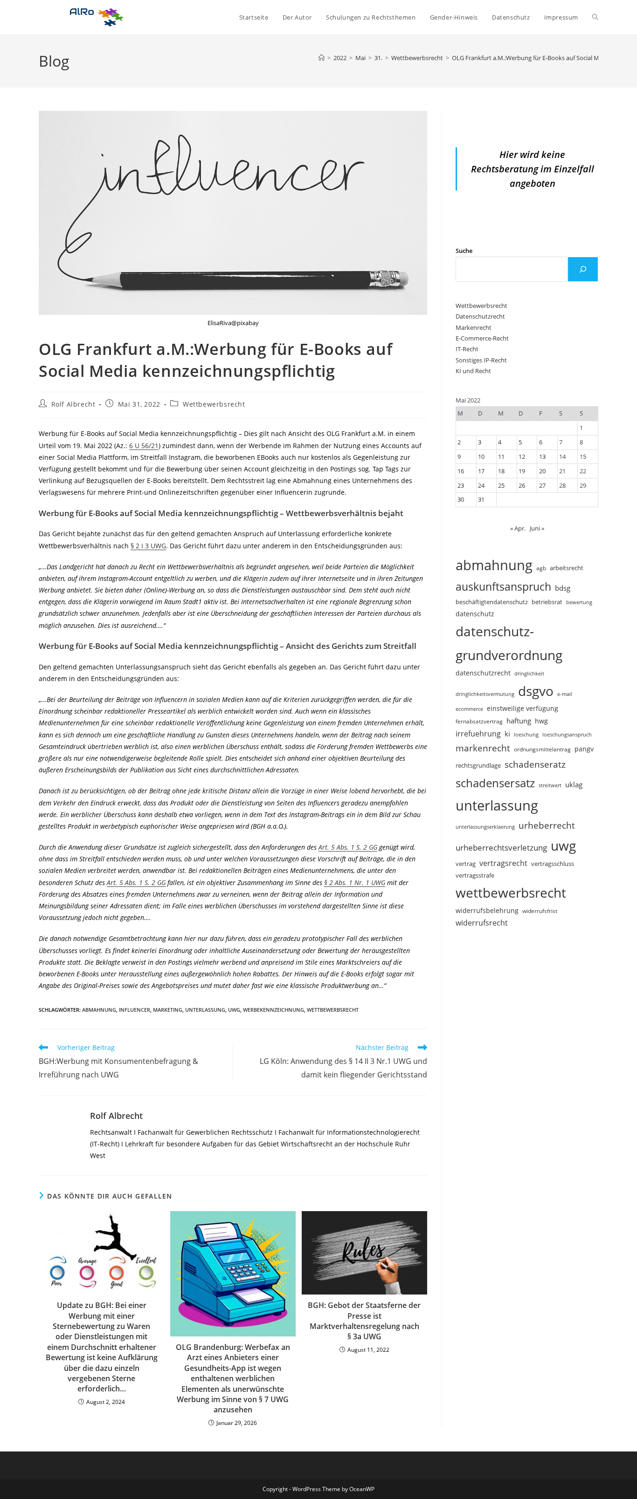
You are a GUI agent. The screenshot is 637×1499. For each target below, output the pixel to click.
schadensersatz (495, 782)
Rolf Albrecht (73, 404)
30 (460, 499)
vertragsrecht (503, 863)
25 (501, 485)
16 (460, 471)
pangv (584, 748)
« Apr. (518, 528)
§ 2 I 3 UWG (148, 545)
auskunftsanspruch (503, 586)
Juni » (537, 528)
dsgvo (536, 691)
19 (522, 471)
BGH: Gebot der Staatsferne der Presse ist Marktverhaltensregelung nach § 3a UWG (364, 1321)
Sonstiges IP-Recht (481, 360)
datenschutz (475, 613)
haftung (518, 720)
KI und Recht (473, 371)
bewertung (579, 602)
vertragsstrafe (475, 875)
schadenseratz (535, 764)
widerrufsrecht (482, 923)
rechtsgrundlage (478, 765)
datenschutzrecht (483, 672)
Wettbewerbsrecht (214, 404)
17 (481, 471)
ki (507, 733)
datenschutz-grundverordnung (509, 643)
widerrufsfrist (539, 910)
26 (522, 485)
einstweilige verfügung (522, 708)
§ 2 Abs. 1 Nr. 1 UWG (354, 882)
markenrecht (483, 748)
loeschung (526, 734)
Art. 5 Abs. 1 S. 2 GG (347, 847)
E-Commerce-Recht (482, 338)
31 (481, 499)
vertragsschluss (552, 863)
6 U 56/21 (144, 445)
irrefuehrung (478, 734)
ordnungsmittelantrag (542, 749)
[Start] (321, 58)
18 (501, 471)
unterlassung (205, 1009)
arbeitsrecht (566, 568)
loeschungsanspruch (567, 734)
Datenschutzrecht (480, 316)
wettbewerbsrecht (333, 1009)
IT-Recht (467, 349)
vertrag (466, 864)
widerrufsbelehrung (487, 910)
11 (501, 456)
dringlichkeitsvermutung (485, 693)
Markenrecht (474, 327)
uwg (234, 1009)
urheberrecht (547, 825)
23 (460, 485)
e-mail (564, 693)
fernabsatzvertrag (479, 721)
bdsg (562, 588)
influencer (134, 1009)
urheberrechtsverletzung (501, 847)
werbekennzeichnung (273, 1009)
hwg (541, 720)
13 (542, 456)
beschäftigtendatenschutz (492, 602)
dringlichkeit (529, 673)
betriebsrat (547, 602)
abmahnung (99, 1009)
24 (481, 485)
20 (542, 471)
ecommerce (469, 708)
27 (542, 485)
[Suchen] (583, 269)
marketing (167, 1009)
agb (541, 568)
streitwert (550, 785)
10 (481, 456)
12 (522, 456)
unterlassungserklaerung (485, 826)
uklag (573, 784)
